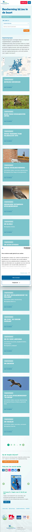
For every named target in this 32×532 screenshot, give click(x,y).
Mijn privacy (12, 508)
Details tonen (23, 273)
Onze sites (5, 508)
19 (20, 445)
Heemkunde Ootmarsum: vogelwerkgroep (13, 205)
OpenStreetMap (19, 75)
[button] (16, 17)
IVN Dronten (9, 363)
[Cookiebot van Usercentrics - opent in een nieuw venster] (23, 248)
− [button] (3, 61)
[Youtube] (6, 470)
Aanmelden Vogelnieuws (10, 461)
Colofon (27, 508)
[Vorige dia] (3, 494)
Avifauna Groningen (12, 82)
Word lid (6, 502)
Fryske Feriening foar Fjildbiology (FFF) (13, 135)
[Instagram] (9, 470)
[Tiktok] (18, 470)
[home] (7, 3)
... (17, 445)
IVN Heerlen (8, 422)
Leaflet (7, 75)
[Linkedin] (12, 470)
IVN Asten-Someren (11, 245)
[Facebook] (3, 470)
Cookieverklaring (20, 508)
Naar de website (8, 87)
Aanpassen (15, 282)
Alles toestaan (16, 277)
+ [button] (3, 59)
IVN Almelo (8, 224)
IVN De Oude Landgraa (13, 339)
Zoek (27, 30)
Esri (14, 75)
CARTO (29, 75)
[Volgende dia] (28, 494)
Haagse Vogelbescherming (14, 168)
